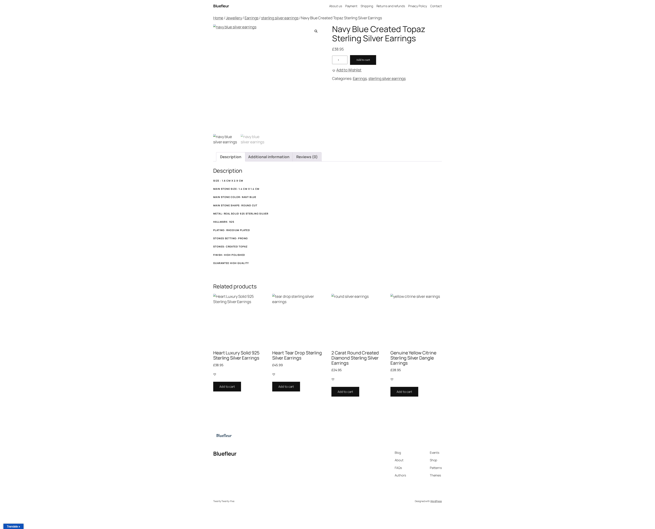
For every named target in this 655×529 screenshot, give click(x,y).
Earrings (251, 17)
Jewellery (234, 17)
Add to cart (363, 60)
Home (218, 17)
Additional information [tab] (268, 156)
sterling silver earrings (280, 17)
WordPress (436, 501)
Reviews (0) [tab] (307, 156)
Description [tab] (230, 156)
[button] (316, 31)
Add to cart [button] (227, 386)
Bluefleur (221, 6)
